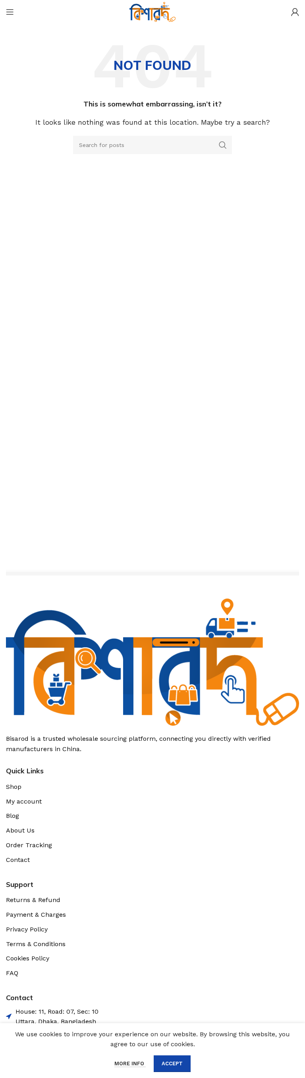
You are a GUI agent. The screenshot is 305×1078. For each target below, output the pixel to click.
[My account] (295, 12)
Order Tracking (29, 845)
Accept (172, 1063)
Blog (12, 815)
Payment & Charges (36, 914)
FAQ (12, 973)
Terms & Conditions (36, 944)
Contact (18, 860)
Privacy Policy (27, 929)
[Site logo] (152, 11)
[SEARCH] (223, 145)
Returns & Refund (33, 900)
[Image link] (152, 661)
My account (24, 801)
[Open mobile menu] (10, 12)
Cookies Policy (27, 958)
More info (130, 1063)
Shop (13, 786)
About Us (20, 830)
